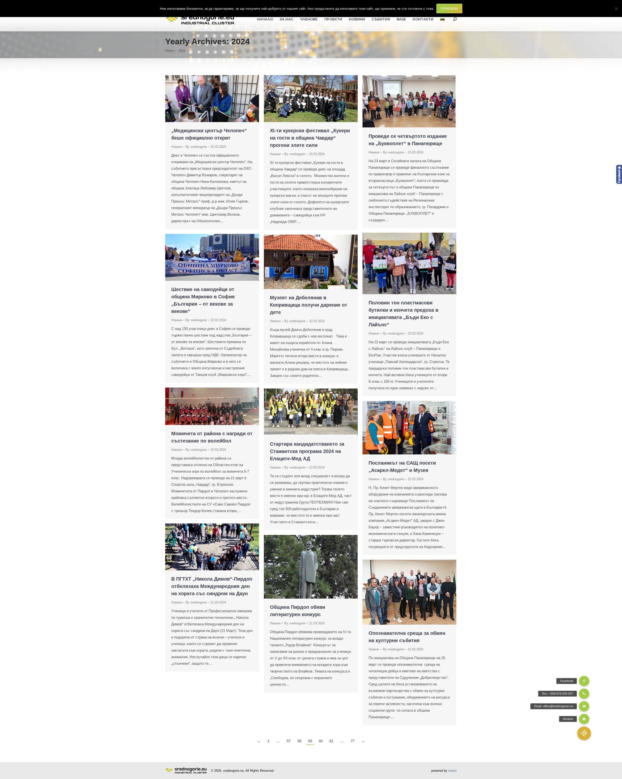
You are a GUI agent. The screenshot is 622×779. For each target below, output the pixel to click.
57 (289, 741)
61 (331, 741)
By (196, 147)
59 (310, 741)
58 (299, 741)
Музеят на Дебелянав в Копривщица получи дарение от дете (308, 305)
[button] (584, 733)
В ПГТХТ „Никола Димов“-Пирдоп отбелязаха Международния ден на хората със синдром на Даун (211, 586)
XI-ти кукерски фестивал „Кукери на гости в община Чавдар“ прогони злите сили (310, 138)
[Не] (615, 8)
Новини (176, 147)
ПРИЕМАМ (449, 8)
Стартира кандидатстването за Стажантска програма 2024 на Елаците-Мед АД (307, 451)
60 (321, 741)
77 (352, 741)
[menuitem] (442, 19)
